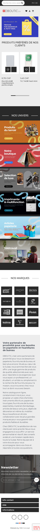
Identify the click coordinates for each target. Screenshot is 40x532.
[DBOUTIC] (12, 11)
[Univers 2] (20, 251)
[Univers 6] (20, 203)
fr (33, 3)
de (36, 3)
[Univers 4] (20, 131)
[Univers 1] (20, 179)
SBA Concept (24, 528)
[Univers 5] (20, 227)
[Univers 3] (20, 155)
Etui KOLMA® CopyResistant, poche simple (8, 83)
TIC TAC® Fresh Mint (28, 81)
